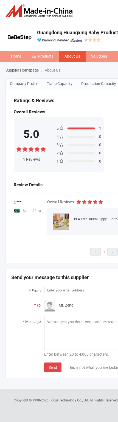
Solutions (99, 56)
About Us (72, 56)
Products (46, 56)
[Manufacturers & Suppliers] (40, 10)
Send (53, 367)
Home (16, 56)
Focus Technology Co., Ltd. (69, 400)
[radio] (18, 148)
